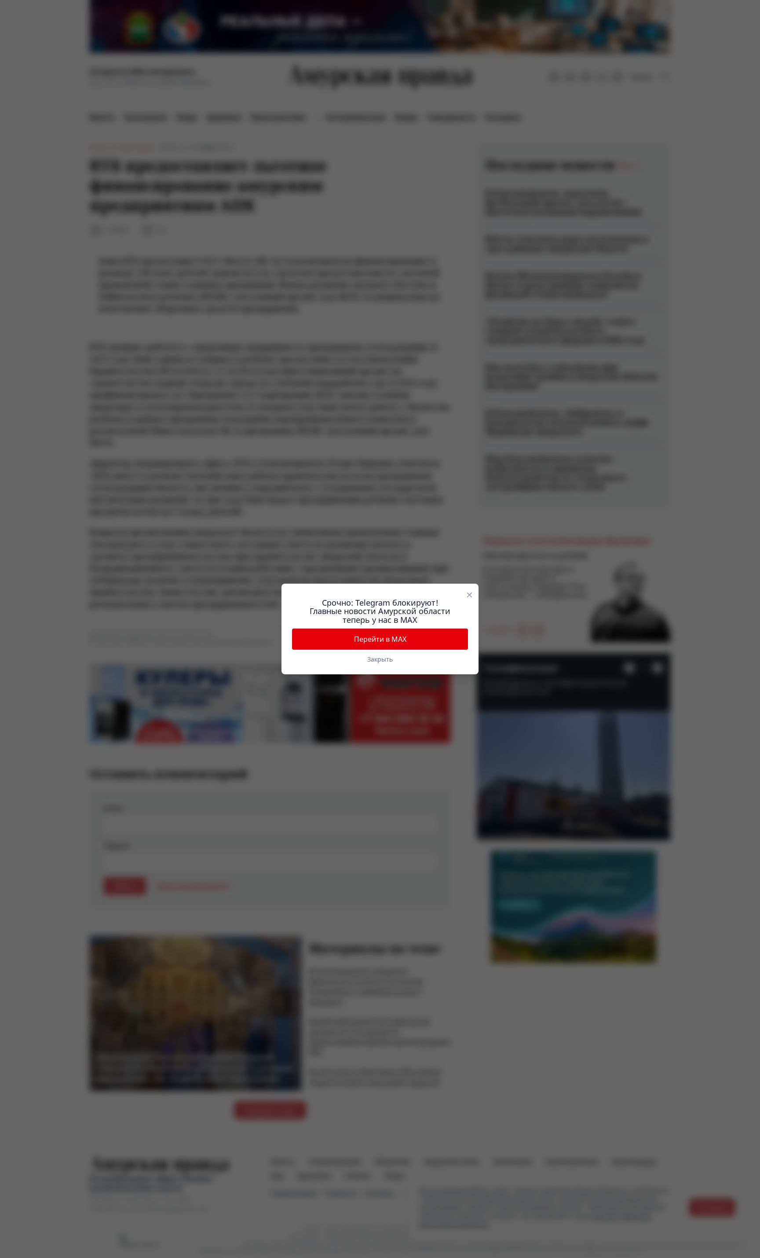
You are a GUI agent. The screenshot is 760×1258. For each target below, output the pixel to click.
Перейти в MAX (380, 639)
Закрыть (380, 659)
